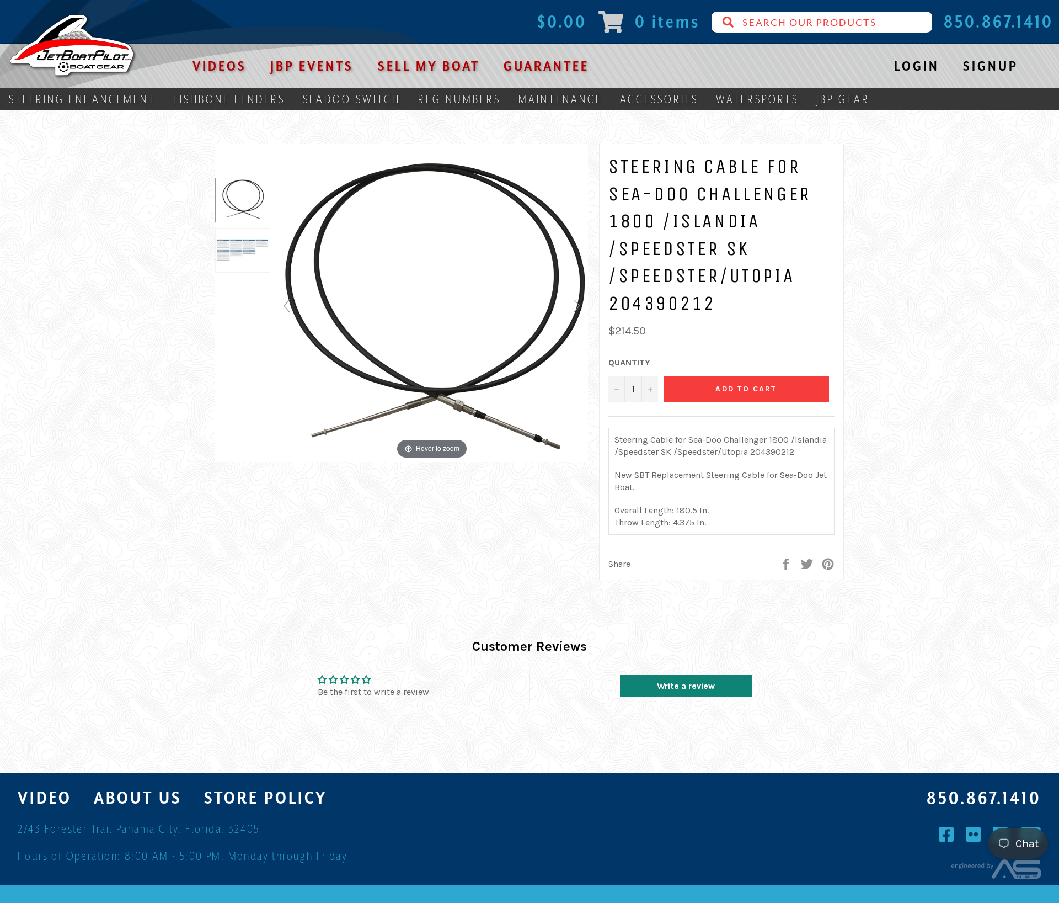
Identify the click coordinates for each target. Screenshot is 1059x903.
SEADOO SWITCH (351, 99)
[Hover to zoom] (432, 310)
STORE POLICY (265, 798)
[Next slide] (577, 306)
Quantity (629, 362)
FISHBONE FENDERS (229, 99)
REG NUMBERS (459, 99)
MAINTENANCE (560, 99)
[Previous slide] (287, 306)
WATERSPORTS (757, 99)
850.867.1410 (984, 798)
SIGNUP (990, 66)
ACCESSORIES (659, 99)
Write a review (686, 686)
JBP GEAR (843, 99)
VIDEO (45, 798)
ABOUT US (138, 798)
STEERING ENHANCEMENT (82, 99)
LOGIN (916, 66)
